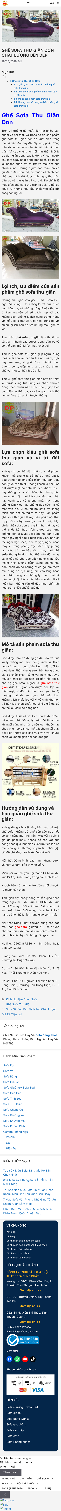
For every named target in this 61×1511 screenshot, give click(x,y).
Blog (31, 1488)
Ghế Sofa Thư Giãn (18, 1004)
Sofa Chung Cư (13, 1109)
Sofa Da (8, 1065)
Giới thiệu (11, 1232)
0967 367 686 (22, 1327)
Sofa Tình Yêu (12, 1098)
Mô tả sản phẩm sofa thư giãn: (34, 98)
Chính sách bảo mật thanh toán (23, 1240)
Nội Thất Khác (26, 1483)
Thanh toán (10, 1472)
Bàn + (5, 1483)
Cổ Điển (11, 1137)
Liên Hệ (47, 1488)
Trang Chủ (8, 1478)
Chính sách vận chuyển (19, 1257)
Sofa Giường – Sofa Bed (19, 1087)
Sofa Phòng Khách (15, 1126)
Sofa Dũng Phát (46, 1035)
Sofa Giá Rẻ (11, 1082)
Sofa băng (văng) (18, 1418)
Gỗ (8, 1143)
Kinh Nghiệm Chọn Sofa (21, 999)
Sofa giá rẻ (14, 1412)
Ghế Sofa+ (43, 1478)
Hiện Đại (11, 1148)
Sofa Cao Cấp (12, 1093)
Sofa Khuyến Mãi (14, 1120)
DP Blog (11, 1236)
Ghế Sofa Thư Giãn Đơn (26, 81)
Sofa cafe (13, 1436)
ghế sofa (21, 927)
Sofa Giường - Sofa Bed (22, 1407)
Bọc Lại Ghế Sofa (12, 1488)
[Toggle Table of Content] (4, 76)
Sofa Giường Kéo (14, 1115)
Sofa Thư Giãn (12, 1104)
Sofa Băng (10, 1076)
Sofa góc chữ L (16, 1424)
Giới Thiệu (26, 1478)
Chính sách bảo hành (18, 1253)
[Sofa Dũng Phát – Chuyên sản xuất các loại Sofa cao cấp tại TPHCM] (5, 3)
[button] (58, 3)
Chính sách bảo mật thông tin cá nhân (27, 1244)
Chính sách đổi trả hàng (19, 1249)
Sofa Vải (8, 1071)
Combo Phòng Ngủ (15, 1131)
